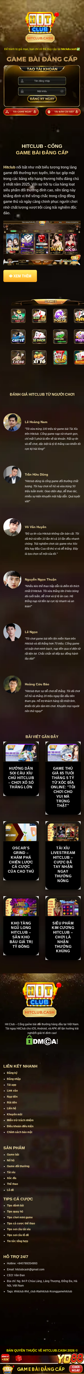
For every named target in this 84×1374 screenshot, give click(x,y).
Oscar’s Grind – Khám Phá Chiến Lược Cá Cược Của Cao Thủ (21, 859)
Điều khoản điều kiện (20, 1126)
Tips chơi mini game (20, 1217)
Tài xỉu (11, 1172)
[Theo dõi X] (42, 1051)
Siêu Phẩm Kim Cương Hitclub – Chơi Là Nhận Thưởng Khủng (63, 937)
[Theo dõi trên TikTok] (36, 1051)
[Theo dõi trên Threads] (53, 1051)
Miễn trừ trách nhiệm (20, 1120)
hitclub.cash (69, 49)
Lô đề (10, 1190)
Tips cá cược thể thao (21, 1223)
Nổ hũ (10, 1160)
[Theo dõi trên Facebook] (24, 1051)
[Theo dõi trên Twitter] (48, 1051)
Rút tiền (12, 1102)
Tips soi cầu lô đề (18, 1235)
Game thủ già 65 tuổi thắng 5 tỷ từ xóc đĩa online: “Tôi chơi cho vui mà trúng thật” (63, 787)
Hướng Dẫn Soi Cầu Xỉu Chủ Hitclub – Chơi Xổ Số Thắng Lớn (21, 778)
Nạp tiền (12, 1096)
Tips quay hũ (15, 1211)
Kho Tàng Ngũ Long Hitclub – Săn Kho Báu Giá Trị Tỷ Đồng (21, 934)
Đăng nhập (14, 1079)
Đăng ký (12, 1073)
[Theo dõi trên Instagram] (30, 1051)
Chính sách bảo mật (19, 1132)
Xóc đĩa (11, 1178)
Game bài (13, 1154)
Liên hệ (11, 1108)
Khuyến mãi (14, 1114)
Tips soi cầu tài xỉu (18, 1229)
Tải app (11, 1084)
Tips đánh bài (15, 1205)
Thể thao (12, 1184)
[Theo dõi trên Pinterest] (59, 1051)
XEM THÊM (22, 275)
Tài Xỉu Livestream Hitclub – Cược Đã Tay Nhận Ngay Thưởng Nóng (63, 864)
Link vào (12, 1090)
